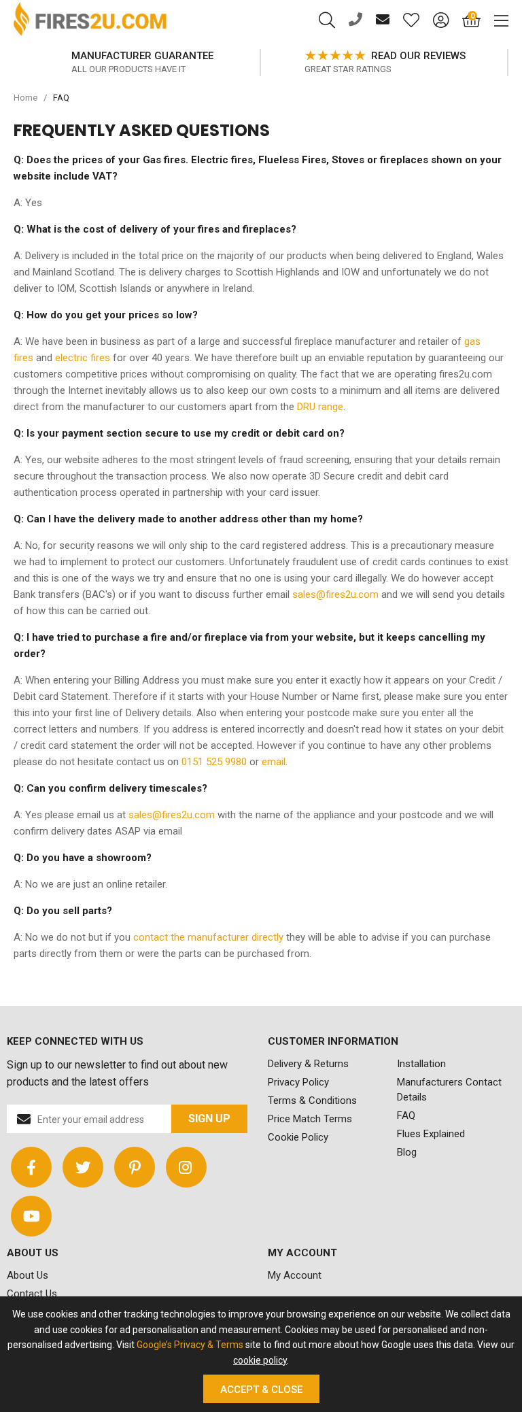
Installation (421, 1064)
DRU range (320, 407)
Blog (407, 1152)
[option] (137, 62)
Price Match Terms (310, 1119)
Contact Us (32, 1294)
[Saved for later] (404, 20)
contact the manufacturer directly (208, 937)
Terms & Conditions (312, 1100)
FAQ (406, 1115)
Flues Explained (431, 1134)
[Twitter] (83, 1167)
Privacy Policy (298, 1082)
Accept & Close (261, 1389)
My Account (294, 1275)
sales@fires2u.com (335, 594)
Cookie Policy (298, 1137)
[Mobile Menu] (494, 20)
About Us (27, 1275)
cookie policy (260, 1360)
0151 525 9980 (214, 762)
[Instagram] (186, 1167)
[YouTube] (31, 1216)
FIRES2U (90, 20)
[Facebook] (31, 1167)
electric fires (82, 358)
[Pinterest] (134, 1167)
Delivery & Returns (308, 1064)
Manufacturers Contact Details (449, 1089)
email (273, 762)
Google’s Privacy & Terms (190, 1344)
